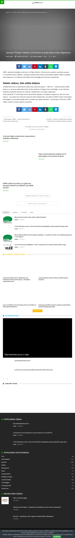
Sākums (8, 12)
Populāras (6, 212)
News (3, 471)
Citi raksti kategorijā (37, 129)
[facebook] (19, 66)
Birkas (32, 212)
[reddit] (29, 66)
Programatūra (5, 474)
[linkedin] (40, 66)
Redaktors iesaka (6, 477)
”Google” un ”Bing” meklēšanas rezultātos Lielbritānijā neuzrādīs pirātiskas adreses (59, 119)
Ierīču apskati (5, 459)
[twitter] (24, 66)
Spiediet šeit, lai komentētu (37, 203)
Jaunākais (15, 212)
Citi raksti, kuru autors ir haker (37, 127)
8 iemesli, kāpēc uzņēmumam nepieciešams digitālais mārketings (19, 137)
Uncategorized (6, 485)
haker (11, 56)
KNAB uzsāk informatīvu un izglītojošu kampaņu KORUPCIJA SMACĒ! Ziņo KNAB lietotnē (18, 185)
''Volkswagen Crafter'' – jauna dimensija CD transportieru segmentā (16, 119)
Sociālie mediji (6, 480)
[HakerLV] (37, 2)
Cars (2, 456)
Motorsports (5, 468)
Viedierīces (4, 488)
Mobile (3, 465)
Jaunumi (4, 462)
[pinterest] (35, 66)
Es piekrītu (57, 536)
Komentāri (24, 212)
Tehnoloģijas (5, 482)
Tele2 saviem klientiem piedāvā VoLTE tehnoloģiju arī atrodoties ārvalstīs (52, 155)
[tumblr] (45, 66)
